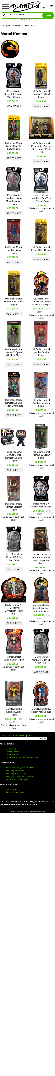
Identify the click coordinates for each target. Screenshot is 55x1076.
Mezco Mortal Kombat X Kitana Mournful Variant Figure (14, 199)
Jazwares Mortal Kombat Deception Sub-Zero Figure (41, 608)
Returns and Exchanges (17, 779)
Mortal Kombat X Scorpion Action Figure (14, 712)
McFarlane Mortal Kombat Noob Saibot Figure (14, 301)
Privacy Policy (12, 789)
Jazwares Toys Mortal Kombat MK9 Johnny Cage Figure (41, 301)
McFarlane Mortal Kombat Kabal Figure (41, 248)
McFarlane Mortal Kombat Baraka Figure (41, 352)
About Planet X (19, 736)
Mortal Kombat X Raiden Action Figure (41, 505)
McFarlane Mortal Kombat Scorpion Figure (13, 507)
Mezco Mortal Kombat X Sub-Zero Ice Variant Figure (41, 198)
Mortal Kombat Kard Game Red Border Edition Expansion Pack (41, 559)
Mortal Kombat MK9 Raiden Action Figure (41, 710)
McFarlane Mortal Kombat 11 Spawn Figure (41, 455)
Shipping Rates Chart (16, 773)
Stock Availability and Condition (20, 767)
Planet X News (12, 752)
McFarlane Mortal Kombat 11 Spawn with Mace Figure (13, 352)
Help (29, 736)
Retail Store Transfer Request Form (22, 757)
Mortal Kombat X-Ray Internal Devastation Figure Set (14, 609)
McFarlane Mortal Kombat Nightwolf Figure (41, 94)
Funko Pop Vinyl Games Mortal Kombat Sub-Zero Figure (13, 456)
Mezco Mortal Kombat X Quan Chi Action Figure (41, 660)
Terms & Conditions (15, 792)
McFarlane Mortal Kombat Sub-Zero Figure (41, 403)
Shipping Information (15, 770)
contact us (49, 801)
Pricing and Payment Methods (20, 776)
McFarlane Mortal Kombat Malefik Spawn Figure (13, 146)
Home (3, 26)
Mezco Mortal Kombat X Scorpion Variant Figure (13, 94)
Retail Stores (12, 754)
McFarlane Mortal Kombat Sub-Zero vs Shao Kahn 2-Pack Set (41, 147)
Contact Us (5, 736)
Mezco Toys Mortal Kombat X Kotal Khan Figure (14, 557)
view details (14, 106)
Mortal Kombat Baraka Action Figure (14, 658)
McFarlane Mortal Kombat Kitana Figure (13, 250)
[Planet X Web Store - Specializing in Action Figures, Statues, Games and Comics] (27, 6)
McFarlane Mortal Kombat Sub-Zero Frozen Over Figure (13, 403)
